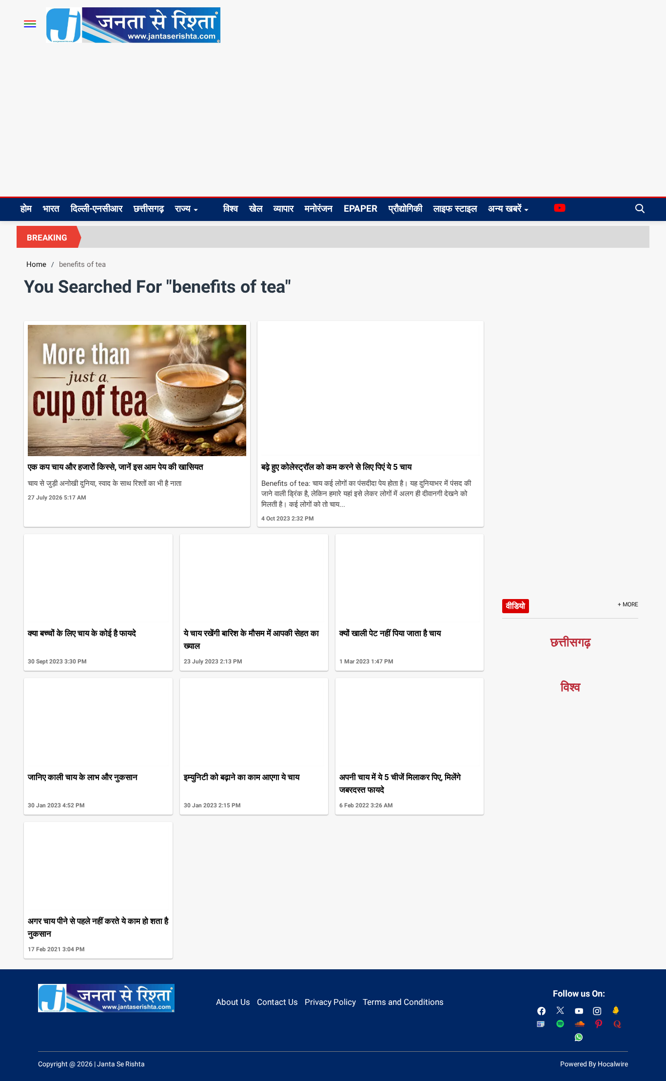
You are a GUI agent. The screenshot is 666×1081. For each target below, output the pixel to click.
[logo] (133, 24)
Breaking (47, 237)
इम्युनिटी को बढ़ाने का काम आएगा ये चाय (241, 777)
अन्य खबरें (504, 208)
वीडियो (515, 606)
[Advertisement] (333, 123)
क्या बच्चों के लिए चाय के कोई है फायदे (82, 633)
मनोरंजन (319, 208)
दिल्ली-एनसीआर (96, 208)
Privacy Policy (330, 1002)
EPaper (360, 208)
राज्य (183, 208)
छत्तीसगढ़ (149, 208)
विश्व (230, 208)
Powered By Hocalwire (594, 1064)
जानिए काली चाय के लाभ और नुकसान (82, 777)
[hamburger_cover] (30, 23)
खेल (255, 208)
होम (26, 208)
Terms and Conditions (403, 1002)
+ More (628, 604)
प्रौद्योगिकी (405, 208)
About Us (233, 1002)
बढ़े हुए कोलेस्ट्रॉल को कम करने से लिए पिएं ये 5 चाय (336, 467)
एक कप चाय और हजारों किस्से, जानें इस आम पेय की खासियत (115, 467)
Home (36, 264)
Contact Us (277, 1002)
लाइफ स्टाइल (455, 208)
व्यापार (284, 208)
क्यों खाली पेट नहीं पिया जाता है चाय (390, 633)
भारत (51, 208)
